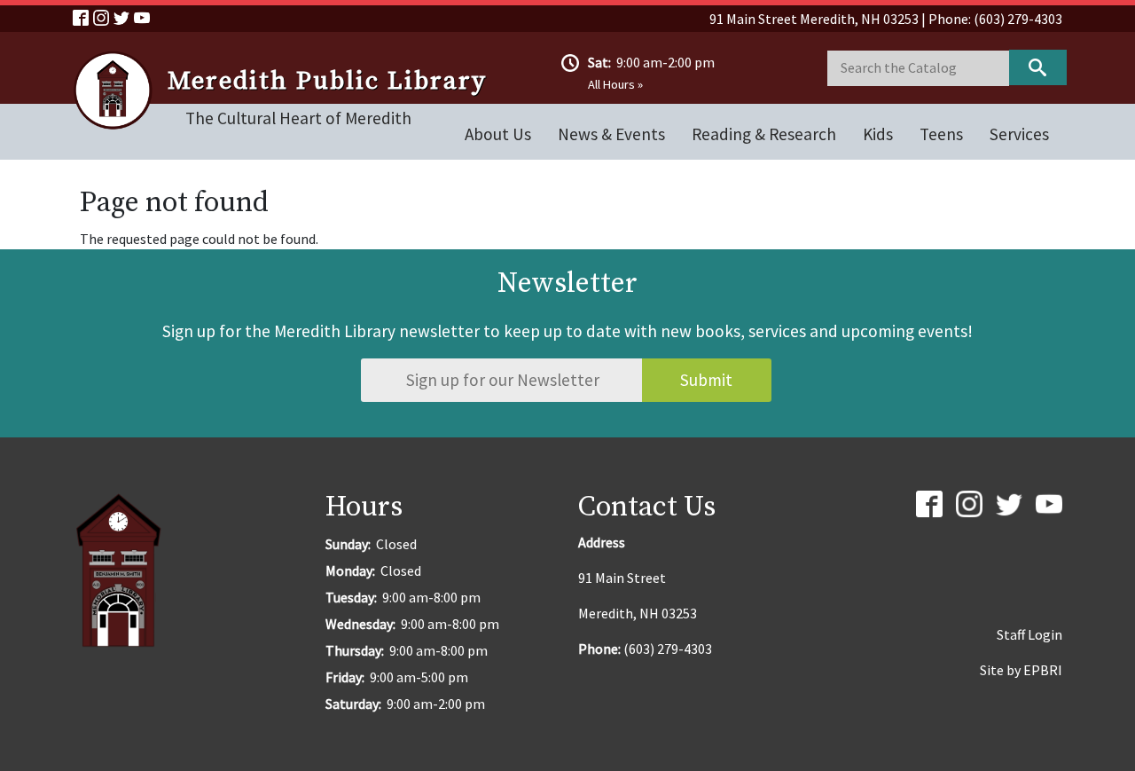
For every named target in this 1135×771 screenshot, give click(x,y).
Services (1019, 134)
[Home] (120, 90)
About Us (498, 134)
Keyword (1038, 67)
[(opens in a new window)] (83, 16)
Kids (878, 134)
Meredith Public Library (327, 82)
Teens (941, 134)
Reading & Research (764, 134)
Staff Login (1029, 634)
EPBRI (1042, 670)
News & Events (611, 134)
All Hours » (615, 84)
